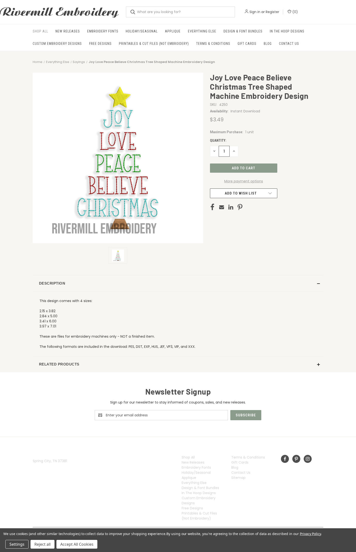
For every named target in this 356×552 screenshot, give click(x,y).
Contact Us (289, 44)
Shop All (40, 31)
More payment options (243, 181)
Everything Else (202, 31)
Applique (173, 31)
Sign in (254, 11)
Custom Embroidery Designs (57, 44)
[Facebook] (212, 207)
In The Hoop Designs (287, 31)
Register (272, 11)
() (294, 11)
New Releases (67, 31)
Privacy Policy (310, 533)
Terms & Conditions (213, 44)
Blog (268, 44)
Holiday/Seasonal (142, 31)
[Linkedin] (230, 207)
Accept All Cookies (76, 544)
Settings (16, 544)
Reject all (42, 544)
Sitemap (238, 477)
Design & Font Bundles (243, 31)
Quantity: (218, 140)
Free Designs (100, 44)
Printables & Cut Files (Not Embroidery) (154, 44)
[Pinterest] (240, 207)
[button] (178, 283)
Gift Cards (247, 44)
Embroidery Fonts (102, 31)
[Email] (221, 207)
